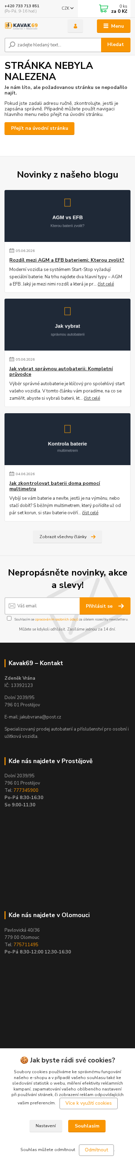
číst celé (106, 284)
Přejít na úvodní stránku (39, 128)
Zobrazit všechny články (63, 537)
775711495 (26, 945)
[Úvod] (30, 26)
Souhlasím (87, 1126)
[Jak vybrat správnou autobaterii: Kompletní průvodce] (67, 325)
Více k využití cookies (88, 1103)
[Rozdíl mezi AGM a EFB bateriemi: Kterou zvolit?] (67, 216)
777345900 (26, 790)
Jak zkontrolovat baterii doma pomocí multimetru (54, 486)
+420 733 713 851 (21, 6)
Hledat (115, 44)
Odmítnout (96, 1150)
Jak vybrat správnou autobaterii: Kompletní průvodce (61, 371)
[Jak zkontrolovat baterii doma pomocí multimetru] (67, 439)
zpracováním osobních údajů (56, 619)
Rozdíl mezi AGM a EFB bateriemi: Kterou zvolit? (66, 260)
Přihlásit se (100, 606)
